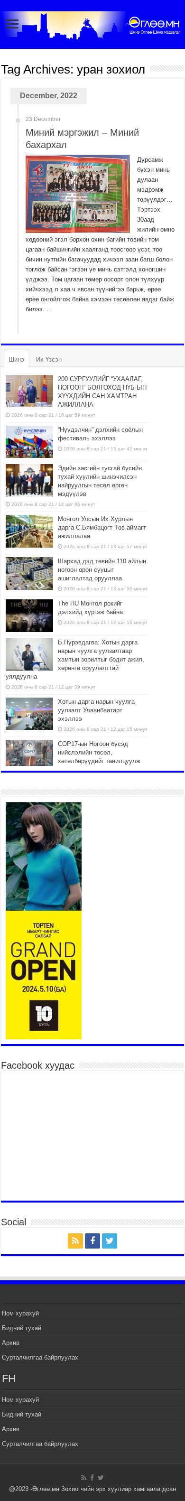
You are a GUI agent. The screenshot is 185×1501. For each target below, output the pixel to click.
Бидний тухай (21, 1328)
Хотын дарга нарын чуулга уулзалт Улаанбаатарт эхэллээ (96, 710)
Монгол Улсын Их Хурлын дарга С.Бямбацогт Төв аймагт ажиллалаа (102, 527)
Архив (10, 1342)
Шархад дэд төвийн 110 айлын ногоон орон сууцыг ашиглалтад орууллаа (102, 570)
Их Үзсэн (49, 359)
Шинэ (16, 359)
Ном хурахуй (20, 1313)
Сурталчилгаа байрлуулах (40, 1357)
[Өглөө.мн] (92, 23)
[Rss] (75, 1241)
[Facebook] (92, 1241)
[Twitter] (109, 1241)
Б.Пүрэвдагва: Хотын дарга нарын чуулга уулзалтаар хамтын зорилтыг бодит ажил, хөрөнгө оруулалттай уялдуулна (75, 659)
